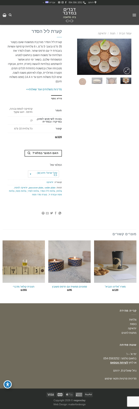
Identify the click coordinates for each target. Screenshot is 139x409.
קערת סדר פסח (39, 194)
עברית (52, 2)
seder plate (50, 187)
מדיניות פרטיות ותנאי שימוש (120, 378)
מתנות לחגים (129, 332)
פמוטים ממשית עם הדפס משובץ (69, 286)
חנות (112, 33)
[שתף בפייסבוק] (55, 213)
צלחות (132, 319)
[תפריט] (134, 15)
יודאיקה (102, 33)
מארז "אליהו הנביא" (115, 286)
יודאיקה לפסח (20, 187)
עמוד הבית (125, 33)
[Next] (80, 56)
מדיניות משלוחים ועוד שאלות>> (44, 89)
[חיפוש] (10, 15)
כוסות (133, 323)
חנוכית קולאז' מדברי (23, 286)
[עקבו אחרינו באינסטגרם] (63, 2)
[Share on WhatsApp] (59, 213)
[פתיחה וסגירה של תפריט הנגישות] (8, 384)
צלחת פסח (21, 191)
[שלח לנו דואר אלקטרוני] (59, 2)
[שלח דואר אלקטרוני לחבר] (47, 213)
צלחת (59, 191)
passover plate (36, 187)
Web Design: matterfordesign (69, 404)
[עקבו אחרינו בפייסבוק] (66, 2)
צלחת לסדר (33, 191)
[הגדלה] (127, 70)
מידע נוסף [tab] (56, 98)
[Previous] (126, 56)
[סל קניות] (4, 15)
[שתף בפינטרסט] (43, 213)
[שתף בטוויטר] (51, 213)
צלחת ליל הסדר (47, 191)
